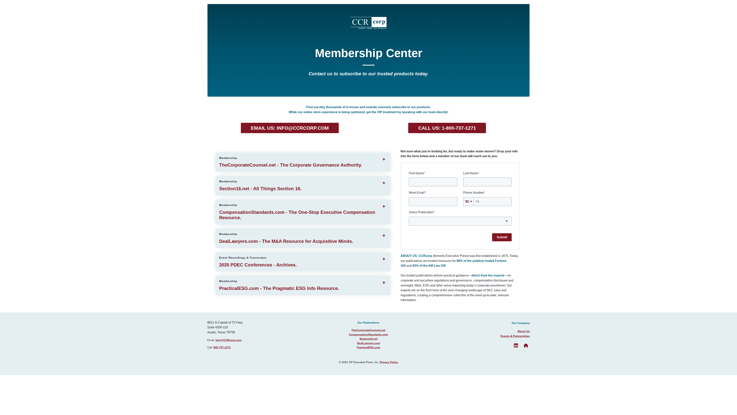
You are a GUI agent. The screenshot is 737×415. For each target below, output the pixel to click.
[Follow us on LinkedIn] (516, 345)
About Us (523, 331)
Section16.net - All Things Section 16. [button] (260, 185)
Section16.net (368, 338)
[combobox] (460, 221)
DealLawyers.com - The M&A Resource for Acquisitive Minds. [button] (286, 238)
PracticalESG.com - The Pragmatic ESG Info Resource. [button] (279, 285)
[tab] (303, 162)
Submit (502, 237)
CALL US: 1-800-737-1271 (447, 128)
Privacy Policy (389, 362)
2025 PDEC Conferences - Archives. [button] (258, 261)
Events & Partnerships (515, 336)
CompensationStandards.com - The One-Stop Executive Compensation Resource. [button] (297, 211)
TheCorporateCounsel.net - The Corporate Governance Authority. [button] (290, 162)
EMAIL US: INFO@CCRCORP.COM (290, 128)
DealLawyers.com (368, 343)
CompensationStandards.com (368, 334)
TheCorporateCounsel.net (368, 330)
